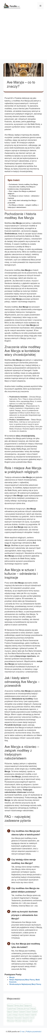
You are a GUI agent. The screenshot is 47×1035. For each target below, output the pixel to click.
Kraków (34, 1011)
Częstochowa (11, 1008)
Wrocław (18, 1021)
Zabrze (25, 1021)
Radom (27, 1014)
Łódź (30, 1021)
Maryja (11, 977)
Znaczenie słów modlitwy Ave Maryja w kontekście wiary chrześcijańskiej (21, 188)
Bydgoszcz (28, 1005)
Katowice (22, 1011)
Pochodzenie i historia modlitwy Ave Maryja (23, 184)
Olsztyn (15, 1014)
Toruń (32, 1018)
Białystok (10, 1005)
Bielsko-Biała (19, 1005)
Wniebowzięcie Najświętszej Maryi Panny (25, 984)
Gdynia (9, 1011)
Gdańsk (33, 1008)
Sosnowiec (18, 1018)
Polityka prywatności (33, 1031)
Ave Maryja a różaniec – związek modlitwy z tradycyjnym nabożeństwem (23, 206)
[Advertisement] (23, 36)
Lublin (9, 1014)
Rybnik (34, 1014)
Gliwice (15, 1011)
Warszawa (10, 1021)
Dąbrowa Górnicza (23, 1008)
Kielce (29, 1011)
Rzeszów (10, 1018)
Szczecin (26, 1018)
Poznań (21, 1014)
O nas (22, 1031)
